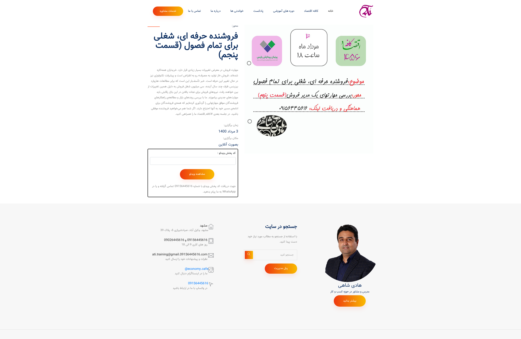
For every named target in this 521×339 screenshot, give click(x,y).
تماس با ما (194, 11)
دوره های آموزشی (283, 11)
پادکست (258, 11)
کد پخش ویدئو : (226, 153)
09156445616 (198, 283)
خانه (330, 11)
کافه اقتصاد (311, 11)
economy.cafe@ (196, 269)
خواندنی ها (237, 11)
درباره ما (216, 11)
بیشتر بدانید (349, 301)
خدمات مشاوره (168, 11)
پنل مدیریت (281, 268)
